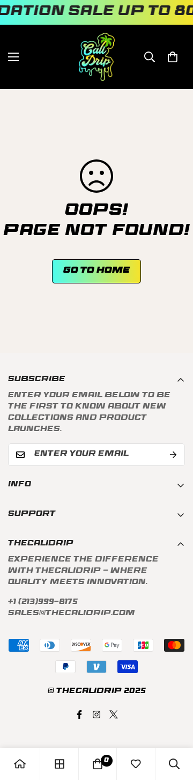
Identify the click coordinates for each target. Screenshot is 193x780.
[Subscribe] (173, 454)
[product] (19, 763)
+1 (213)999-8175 (43, 602)
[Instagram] (96, 714)
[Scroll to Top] (173, 723)
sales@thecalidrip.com (71, 613)
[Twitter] (113, 714)
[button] (172, 57)
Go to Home (96, 271)
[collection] (59, 764)
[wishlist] (135, 764)
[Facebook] (79, 714)
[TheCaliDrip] (97, 57)
